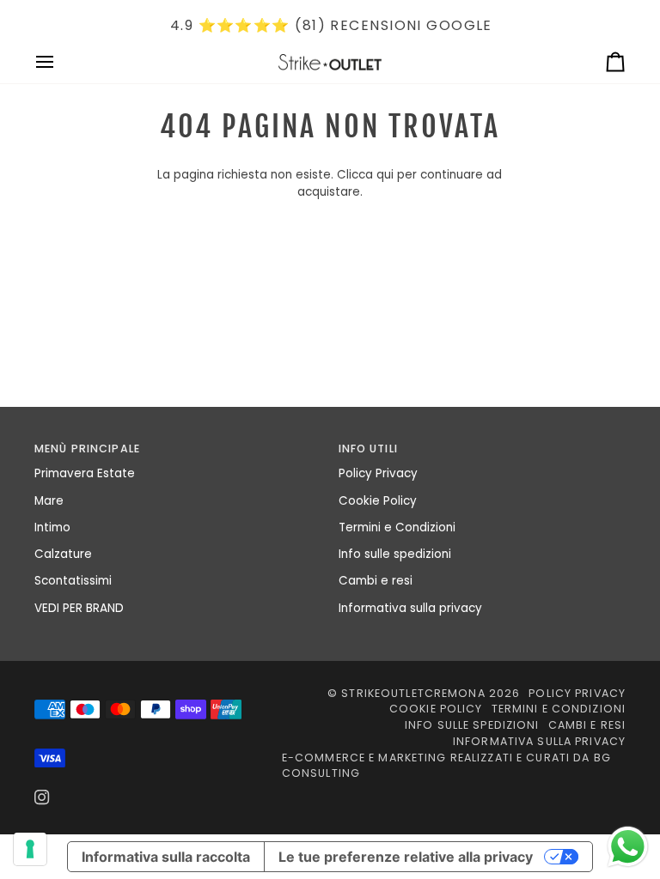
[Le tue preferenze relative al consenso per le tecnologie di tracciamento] (30, 849)
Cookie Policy (378, 501)
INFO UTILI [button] (368, 448)
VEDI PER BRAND (79, 608)
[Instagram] (42, 797)
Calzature (63, 554)
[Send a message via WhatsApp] (627, 846)
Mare (49, 501)
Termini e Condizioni (397, 527)
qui (385, 175)
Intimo (52, 527)
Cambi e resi (375, 581)
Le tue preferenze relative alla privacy (405, 856)
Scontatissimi (73, 581)
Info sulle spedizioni (395, 554)
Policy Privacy (378, 473)
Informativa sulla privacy (410, 608)
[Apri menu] (60, 62)
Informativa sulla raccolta (166, 856)
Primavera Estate (84, 473)
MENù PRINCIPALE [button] (87, 448)
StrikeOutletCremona (413, 693)
